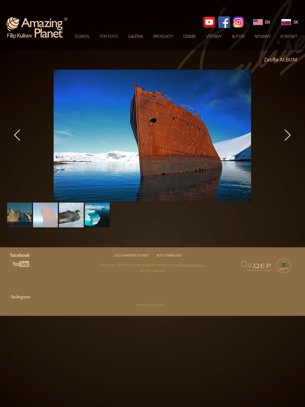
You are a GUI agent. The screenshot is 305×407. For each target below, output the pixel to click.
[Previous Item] (17, 136)
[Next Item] (287, 136)
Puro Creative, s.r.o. (192, 264)
